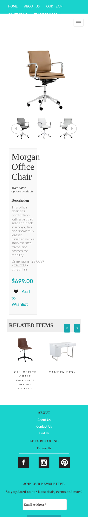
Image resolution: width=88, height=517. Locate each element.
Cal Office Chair (25, 380)
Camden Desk (62, 372)
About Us (32, 6)
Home (13, 6)
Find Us (44, 433)
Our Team (54, 6)
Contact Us (44, 426)
